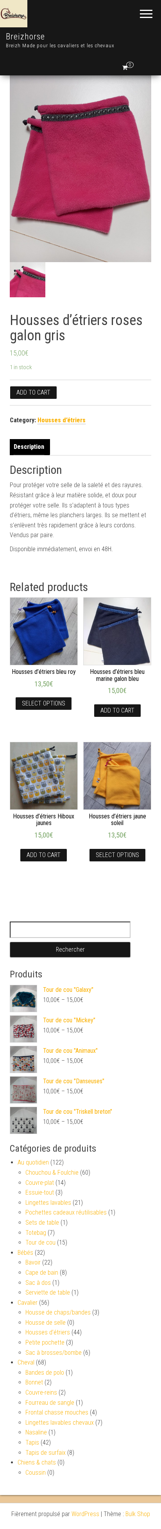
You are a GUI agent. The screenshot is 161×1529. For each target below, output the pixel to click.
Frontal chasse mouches (56, 1412)
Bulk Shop (137, 1514)
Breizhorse (25, 36)
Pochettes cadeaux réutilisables (66, 1212)
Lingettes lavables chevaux (59, 1422)
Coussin (35, 1472)
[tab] (31, 447)
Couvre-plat (39, 1182)
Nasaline (36, 1432)
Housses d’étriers (62, 420)
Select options (43, 703)
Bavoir (33, 1262)
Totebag (35, 1232)
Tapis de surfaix (45, 1452)
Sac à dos (38, 1282)
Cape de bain (41, 1272)
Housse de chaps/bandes (58, 1312)
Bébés (25, 1252)
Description (29, 446)
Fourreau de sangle (49, 1402)
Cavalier (28, 1302)
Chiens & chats (37, 1462)
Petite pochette (44, 1342)
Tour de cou (40, 1242)
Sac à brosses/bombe (53, 1352)
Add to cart (33, 392)
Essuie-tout (39, 1192)
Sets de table (42, 1222)
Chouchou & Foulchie (52, 1172)
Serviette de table (47, 1292)
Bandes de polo (44, 1372)
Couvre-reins (41, 1392)
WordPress (85, 1514)
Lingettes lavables (48, 1202)
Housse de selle (45, 1322)
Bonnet (34, 1382)
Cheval (26, 1362)
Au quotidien (33, 1162)
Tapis (32, 1442)
